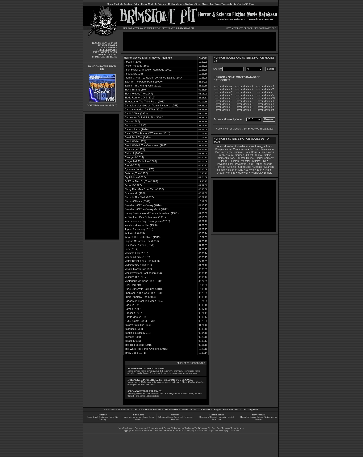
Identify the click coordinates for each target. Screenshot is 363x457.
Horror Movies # (265, 110)
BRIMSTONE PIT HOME (104, 57)
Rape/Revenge (263, 163)
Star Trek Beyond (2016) (139, 344)
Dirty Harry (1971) (135, 149)
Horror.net (102, 415)
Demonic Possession (262, 149)
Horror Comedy (265, 158)
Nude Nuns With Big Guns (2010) (144, 289)
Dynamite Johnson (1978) (139, 169)
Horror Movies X (265, 101)
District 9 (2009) (134, 153)
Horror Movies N (244, 98)
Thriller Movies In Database (180, 4)
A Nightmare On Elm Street (225, 409)
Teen (259, 169)
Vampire (230, 172)
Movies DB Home (246, 4)
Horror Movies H (223, 107)
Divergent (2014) (134, 157)
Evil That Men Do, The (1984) (141, 181)
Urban (220, 172)
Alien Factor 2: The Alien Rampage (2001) (148, 69)
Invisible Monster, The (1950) (141, 225)
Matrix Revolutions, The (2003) (142, 261)
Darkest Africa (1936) (137, 129)
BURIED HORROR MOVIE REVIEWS (146, 368)
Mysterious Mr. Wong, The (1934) (143, 281)
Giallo (258, 155)
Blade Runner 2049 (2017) (140, 97)
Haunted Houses (216, 415)
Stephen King (235, 169)
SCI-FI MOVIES (109, 47)
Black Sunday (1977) (137, 89)
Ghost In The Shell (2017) (139, 197)
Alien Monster (225, 146)
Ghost (249, 155)
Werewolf (243, 172)
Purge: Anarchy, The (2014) (140, 297)
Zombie (268, 172)
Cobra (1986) (132, 121)
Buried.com (138, 415)
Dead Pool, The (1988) (138, 137)
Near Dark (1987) (135, 285)
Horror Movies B (223, 89)
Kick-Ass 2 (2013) (135, 233)
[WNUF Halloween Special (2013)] (102, 103)
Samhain (175, 415)
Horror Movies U (265, 92)
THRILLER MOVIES (106, 50)
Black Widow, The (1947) (139, 93)
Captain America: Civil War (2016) (144, 109)
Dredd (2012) (132, 165)
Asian (269, 146)
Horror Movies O (244, 101)
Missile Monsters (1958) (138, 269)
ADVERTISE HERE (107, 54)
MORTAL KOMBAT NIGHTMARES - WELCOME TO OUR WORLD (160, 380)
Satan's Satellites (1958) (138, 324)
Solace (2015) (133, 340)
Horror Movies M (244, 95)
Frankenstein (225, 155)
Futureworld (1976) (135, 193)
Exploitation (267, 152)
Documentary (223, 152)
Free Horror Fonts (218, 4)
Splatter (221, 169)
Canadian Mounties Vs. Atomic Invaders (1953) (151, 105)
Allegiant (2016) (134, 73)
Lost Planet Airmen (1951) (139, 245)
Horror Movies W (265, 98)
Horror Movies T (265, 89)
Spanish (269, 166)
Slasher (257, 166)
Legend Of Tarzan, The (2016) (142, 241)
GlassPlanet (234, 430)
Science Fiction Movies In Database (150, 4)
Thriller (268, 169)
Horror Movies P (244, 104)
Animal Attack (242, 146)
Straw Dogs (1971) (135, 352)
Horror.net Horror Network (232, 428)
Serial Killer (244, 166)
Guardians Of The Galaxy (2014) (143, 205)
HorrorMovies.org (125, 428)
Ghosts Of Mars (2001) (137, 201)
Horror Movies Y (265, 104)
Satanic (231, 166)
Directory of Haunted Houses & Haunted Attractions (216, 418)
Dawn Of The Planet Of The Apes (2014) (147, 133)
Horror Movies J (244, 86)
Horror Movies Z (265, 107)
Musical (256, 161)
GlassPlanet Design (205, 430)
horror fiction (148, 417)
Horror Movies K (244, 89)
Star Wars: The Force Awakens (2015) (146, 348)
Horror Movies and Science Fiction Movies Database (258, 418)
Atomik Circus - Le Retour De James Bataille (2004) (154, 77)
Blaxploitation (223, 149)
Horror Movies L (244, 92)
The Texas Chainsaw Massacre (147, 409)
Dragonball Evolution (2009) (141, 161)
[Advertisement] (102, 177)
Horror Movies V (265, 95)
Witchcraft (256, 172)
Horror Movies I (222, 110)
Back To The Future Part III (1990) (144, 81)
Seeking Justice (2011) (138, 332)
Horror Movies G (223, 104)
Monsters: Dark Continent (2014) (143, 273)
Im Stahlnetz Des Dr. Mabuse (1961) (145, 217)
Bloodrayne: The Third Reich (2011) (145, 101)
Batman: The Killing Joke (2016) (143, 85)
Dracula (237, 152)
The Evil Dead (171, 409)
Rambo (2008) (133, 309)
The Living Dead (250, 409)
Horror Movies (258, 415)
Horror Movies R (244, 110)
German (239, 155)
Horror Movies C (223, 92)
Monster (245, 161)
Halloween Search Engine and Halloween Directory (175, 418)
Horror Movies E (223, 98)
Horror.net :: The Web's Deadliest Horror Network (165, 430)
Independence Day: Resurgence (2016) (147, 221)
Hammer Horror (225, 158)
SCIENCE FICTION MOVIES (157, 28)
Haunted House (245, 158)
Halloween (205, 409)
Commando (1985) (135, 125)
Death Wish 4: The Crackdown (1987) (146, 145)
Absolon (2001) (133, 61)
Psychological (225, 163)
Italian (224, 161)
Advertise (232, 4)
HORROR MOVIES (132, 28)
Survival (250, 169)
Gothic (267, 155)
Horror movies (129, 417)
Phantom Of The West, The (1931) (144, 293)
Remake (220, 166)
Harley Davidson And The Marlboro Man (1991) (152, 213)
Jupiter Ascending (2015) (139, 229)
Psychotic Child (244, 163)
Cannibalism (240, 149)
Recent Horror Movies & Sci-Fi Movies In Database (245, 128)
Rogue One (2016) (135, 317)
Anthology (258, 146)
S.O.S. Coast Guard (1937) (140, 321)
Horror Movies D (223, 95)
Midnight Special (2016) (138, 265)
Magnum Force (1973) (137, 257)
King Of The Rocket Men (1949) (142, 237)
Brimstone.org (141, 428)
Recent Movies (201, 4)
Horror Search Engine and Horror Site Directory (102, 418)
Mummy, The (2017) (136, 277)
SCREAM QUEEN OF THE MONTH (145, 391)
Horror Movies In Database (119, 4)
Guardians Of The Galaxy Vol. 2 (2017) (146, 209)
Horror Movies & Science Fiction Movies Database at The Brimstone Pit (179, 428)
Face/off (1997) (133, 185)
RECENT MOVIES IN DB (104, 43)
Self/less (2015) (133, 336)
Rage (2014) (132, 305)
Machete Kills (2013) (136, 253)
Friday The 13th (189, 409)
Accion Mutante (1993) (137, 65)
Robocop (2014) (134, 313)
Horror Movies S (265, 86)
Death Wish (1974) (135, 141)
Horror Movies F (223, 101)
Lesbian (234, 161)
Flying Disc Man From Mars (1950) (144, 189)
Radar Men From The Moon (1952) (144, 301)
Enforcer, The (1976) (136, 173)
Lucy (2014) (131, 249)
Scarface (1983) (134, 328)
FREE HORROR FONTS (105, 52)
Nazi (265, 161)
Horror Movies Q (244, 107)
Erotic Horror (251, 152)
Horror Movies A (223, 86)
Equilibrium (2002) (135, 177)
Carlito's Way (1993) (136, 113)
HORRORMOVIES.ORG (265, 28)
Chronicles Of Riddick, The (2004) (144, 117)
